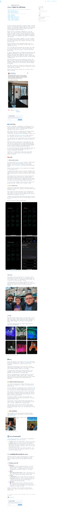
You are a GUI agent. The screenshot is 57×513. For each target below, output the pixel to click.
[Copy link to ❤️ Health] (6, 157)
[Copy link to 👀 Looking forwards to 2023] (6, 454)
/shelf (48, 1)
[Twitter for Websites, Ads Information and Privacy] (27, 108)
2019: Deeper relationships (13, 16)
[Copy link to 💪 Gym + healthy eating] (6, 185)
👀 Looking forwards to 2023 (42, 20)
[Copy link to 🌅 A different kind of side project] (6, 381)
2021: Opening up (11, 14)
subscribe (20, 119)
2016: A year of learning (13, 20)
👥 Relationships (41, 8)
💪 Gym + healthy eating (43, 11)
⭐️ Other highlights (42, 17)
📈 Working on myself (42, 21)
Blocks (12, 270)
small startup (27, 361)
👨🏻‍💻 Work (40, 15)
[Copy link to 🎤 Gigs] (6, 315)
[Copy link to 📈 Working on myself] (6, 463)
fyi (18, 5)
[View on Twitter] (27, 74)
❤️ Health (40, 9)
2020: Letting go (11, 15)
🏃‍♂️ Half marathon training (43, 10)
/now (45, 1)
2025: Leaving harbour (12, 10)
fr (0, 1)
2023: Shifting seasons (13, 12)
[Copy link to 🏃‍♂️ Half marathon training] (6, 160)
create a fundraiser (16, 165)
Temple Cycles (12, 415)
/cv (50, 1)
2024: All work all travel (13, 11)
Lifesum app (21, 194)
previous (19, 135)
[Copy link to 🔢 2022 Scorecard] (6, 436)
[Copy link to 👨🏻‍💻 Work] (6, 359)
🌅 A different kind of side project (44, 16)
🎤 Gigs (40, 14)
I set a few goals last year (13, 438)
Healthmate (16, 270)
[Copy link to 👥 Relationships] (6, 124)
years (24, 135)
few (21, 135)
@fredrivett (54, 1)
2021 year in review (19, 162)
